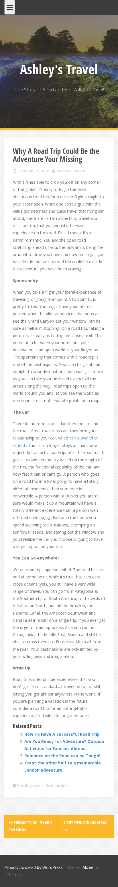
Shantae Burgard (70, 170)
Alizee (87, 867)
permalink (58, 785)
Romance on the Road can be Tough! (62, 755)
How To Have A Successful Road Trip (62, 734)
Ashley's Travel (59, 69)
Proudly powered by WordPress (33, 867)
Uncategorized (30, 785)
